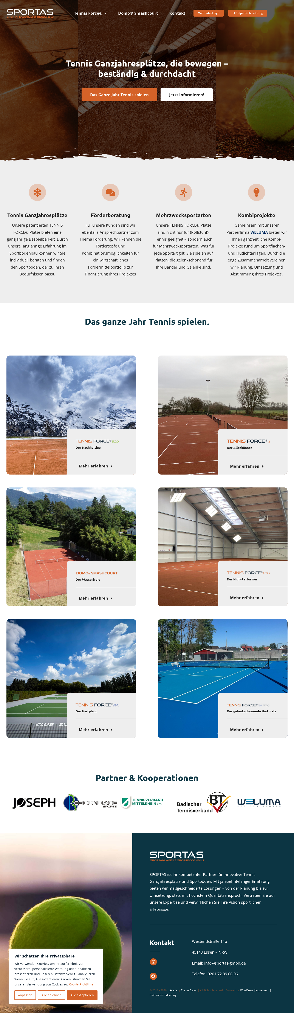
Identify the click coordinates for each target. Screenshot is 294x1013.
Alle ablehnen (52, 995)
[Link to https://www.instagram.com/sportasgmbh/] (153, 959)
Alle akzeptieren (82, 995)
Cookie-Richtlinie (81, 984)
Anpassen (25, 995)
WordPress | (247, 987)
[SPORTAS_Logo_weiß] (30, 10)
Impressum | (263, 987)
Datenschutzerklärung (163, 992)
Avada (173, 987)
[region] (56, 976)
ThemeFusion (189, 987)
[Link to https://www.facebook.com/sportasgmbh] (153, 973)
